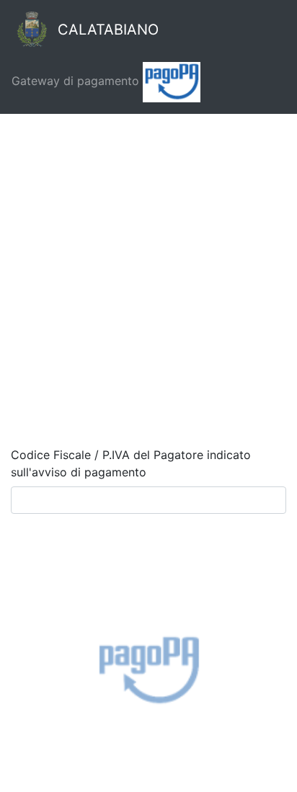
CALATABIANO (106, 29)
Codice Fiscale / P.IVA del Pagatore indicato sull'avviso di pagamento (131, 463)
